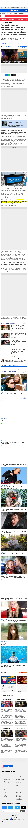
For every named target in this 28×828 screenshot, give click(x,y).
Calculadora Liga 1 (7, 782)
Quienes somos (10, 814)
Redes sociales (19, 792)
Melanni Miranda (7, 46)
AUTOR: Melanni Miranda (11, 358)
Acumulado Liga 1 (24, 7)
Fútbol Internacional (19, 774)
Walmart (10, 22)
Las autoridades (5, 114)
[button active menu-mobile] (1, 10)
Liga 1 (5, 781)
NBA (4, 793)
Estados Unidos (4, 22)
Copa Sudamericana (20, 779)
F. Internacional (23, 13)
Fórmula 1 (6, 796)
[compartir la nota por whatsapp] (9, 75)
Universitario (6, 778)
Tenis (5, 795)
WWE (5, 792)
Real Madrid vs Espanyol (15, 7)
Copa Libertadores (20, 776)
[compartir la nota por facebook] (6, 75)
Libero (19, 819)
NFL (4, 798)
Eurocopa (18, 781)
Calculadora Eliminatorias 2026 (7, 784)
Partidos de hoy (6, 7)
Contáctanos (4, 814)
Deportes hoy (6, 789)
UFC (5, 790)
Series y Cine (18, 795)
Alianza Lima (6, 776)
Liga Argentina (19, 782)
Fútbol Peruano (14, 13)
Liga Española (19, 783)
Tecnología (18, 798)
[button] (26, 10)
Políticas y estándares (17, 814)
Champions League (20, 778)
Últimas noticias (4, 13)
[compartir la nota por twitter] (12, 75)
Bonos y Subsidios (19, 790)
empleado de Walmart (12, 82)
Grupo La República (7, 819)
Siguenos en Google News (14, 75)
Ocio (16, 789)
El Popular (14, 819)
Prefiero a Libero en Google (13, 369)
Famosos (18, 793)
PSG (17, 785)
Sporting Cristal (7, 779)
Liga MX (17, 786)
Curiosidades (18, 796)
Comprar (13, 690)
